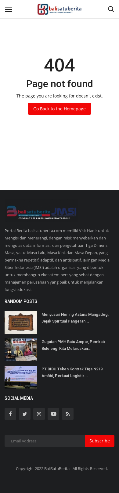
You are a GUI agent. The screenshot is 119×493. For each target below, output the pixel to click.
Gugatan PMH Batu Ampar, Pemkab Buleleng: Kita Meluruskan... (73, 345)
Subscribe (99, 441)
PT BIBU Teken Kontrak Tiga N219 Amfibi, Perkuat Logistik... (72, 372)
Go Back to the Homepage (59, 109)
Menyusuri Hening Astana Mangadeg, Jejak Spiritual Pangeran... (75, 317)
